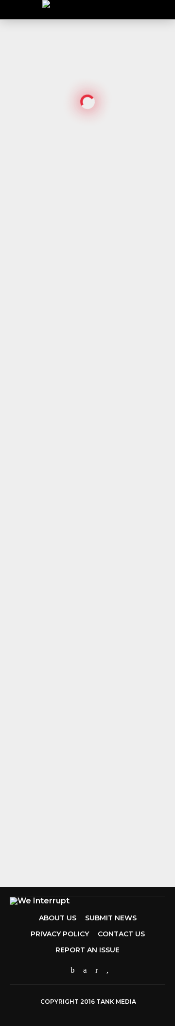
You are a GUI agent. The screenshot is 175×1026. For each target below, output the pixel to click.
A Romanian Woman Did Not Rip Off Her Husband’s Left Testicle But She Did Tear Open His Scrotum (97, 782)
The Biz (65, 573)
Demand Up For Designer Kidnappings (95, 550)
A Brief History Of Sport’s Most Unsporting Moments (98, 741)
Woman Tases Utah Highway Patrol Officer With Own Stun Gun (90, 655)
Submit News (111, 918)
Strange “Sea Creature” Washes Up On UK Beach (94, 516)
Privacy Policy (60, 934)
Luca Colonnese (31, 261)
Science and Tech (78, 813)
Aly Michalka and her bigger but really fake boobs (97, 618)
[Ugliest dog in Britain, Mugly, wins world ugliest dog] (87, 95)
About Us (57, 918)
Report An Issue (87, 950)
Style (60, 539)
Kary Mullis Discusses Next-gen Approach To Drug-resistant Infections (94, 827)
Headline (68, 764)
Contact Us (121, 934)
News (60, 505)
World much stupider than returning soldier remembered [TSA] (92, 478)
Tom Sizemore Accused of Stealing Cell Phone (97, 584)
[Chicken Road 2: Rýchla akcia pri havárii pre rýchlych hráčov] (14, 412)
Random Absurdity (81, 464)
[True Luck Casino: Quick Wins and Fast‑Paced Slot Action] (14, 394)
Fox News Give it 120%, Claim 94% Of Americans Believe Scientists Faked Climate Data (94, 700)
